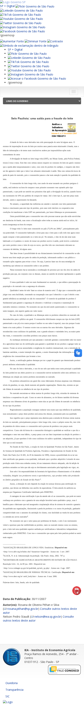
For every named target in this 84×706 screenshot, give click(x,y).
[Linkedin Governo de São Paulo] (29, 57)
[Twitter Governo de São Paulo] (28, 66)
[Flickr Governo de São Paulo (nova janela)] (34, 6)
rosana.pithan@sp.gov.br (22, 609)
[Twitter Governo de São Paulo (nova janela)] (20, 23)
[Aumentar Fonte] (12, 41)
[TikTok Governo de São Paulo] (28, 62)
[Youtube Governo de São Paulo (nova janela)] (21, 18)
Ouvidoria (11, 683)
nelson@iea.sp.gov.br (47, 616)
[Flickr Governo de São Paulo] (27, 53)
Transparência (14, 689)
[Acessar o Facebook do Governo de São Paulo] (37, 78)
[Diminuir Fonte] (35, 41)
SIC (7, 696)
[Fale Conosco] (64, 670)
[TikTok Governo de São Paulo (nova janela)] (20, 14)
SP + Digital (7, 6)
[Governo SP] (13, 2)
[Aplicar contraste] (55, 41)
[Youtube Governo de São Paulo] (29, 70)
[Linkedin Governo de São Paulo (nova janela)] (21, 10)
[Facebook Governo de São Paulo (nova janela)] (22, 31)
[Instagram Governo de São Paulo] (22, 27)
